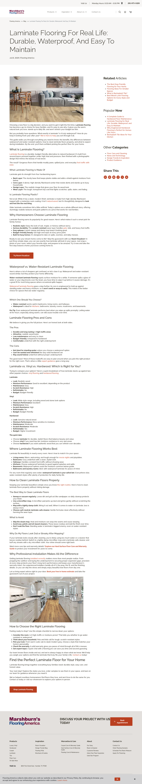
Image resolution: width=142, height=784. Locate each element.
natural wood (52, 201)
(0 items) (130, 12)
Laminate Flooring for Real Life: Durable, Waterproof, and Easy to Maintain (119, 123)
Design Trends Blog (41, 748)
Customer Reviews (93, 750)
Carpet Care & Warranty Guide (70, 745)
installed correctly (38, 558)
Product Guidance (114, 160)
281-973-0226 (134, 3)
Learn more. (62, 780)
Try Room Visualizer (21, 256)
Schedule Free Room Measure (122, 750)
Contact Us (96, 12)
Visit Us (84, 3)
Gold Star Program (93, 755)
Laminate (12, 753)
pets (65, 228)
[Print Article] (109, 177)
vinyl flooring (34, 373)
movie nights (64, 457)
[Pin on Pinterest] (113, 177)
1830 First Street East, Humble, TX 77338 (33, 766)
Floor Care (13, 758)
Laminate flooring (17, 154)
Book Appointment (122, 721)
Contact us (77, 655)
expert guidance (48, 361)
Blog (24, 21)
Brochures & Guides (41, 753)
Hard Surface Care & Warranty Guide (70, 749)
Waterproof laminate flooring (22, 286)
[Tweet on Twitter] (122, 177)
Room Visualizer (40, 745)
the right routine (64, 485)
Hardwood (13, 748)
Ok (117, 779)
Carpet (12, 750)
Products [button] (50, 12)
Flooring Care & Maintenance (70, 752)
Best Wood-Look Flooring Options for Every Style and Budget (118, 97)
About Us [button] (80, 12)
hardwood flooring (51, 373)
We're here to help (48, 136)
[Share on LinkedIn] (126, 177)
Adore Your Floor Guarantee (95, 753)
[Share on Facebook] (118, 177)
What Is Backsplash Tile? (117, 93)
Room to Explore (92, 748)
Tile (11, 755)
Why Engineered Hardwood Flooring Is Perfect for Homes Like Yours (119, 130)
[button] (120, 12)
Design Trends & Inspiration (118, 158)
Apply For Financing (119, 753)
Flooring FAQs (39, 750)
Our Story (90, 745)
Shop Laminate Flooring (23, 689)
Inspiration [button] (66, 12)
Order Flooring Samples (120, 748)
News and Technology (116, 156)
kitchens (35, 306)
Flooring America (15, 21)
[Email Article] (105, 177)
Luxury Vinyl (13, 745)
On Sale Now (14, 760)
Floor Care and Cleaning (117, 153)
